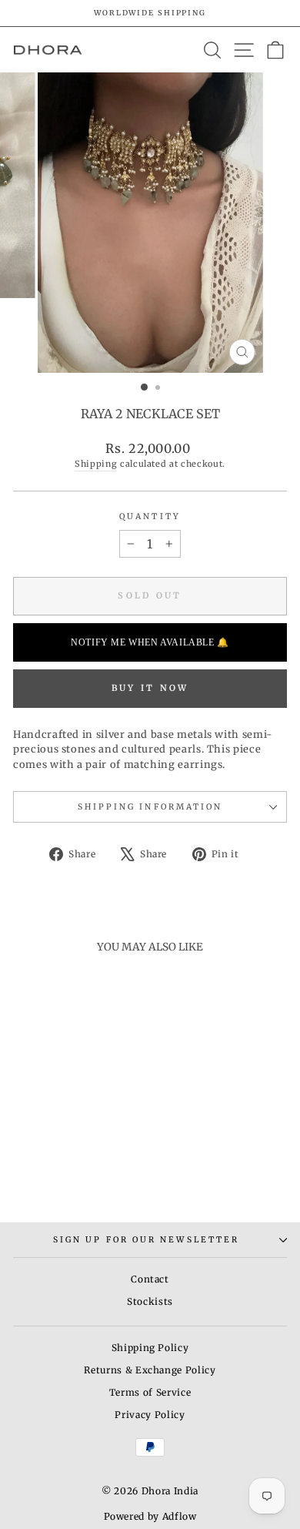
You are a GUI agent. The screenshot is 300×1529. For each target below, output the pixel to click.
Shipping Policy (150, 1347)
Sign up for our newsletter (146, 1240)
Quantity (150, 516)
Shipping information (150, 807)
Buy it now (150, 687)
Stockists (150, 1301)
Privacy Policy (150, 1414)
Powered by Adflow (150, 1516)
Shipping (96, 463)
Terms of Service (150, 1392)
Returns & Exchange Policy (149, 1370)
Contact (150, 1279)
